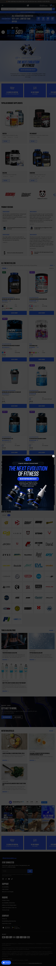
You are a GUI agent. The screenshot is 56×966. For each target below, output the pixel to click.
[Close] (53, 456)
